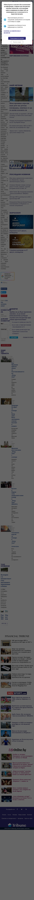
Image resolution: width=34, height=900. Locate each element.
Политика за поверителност (12, 31)
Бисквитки (7, 33)
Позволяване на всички (17, 38)
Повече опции (17, 42)
